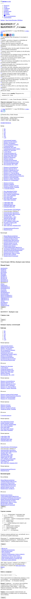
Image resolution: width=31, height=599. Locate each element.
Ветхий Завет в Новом (10, 254)
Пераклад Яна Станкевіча (11, 171)
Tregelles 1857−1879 (9, 215)
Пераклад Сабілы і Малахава (11, 178)
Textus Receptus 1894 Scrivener (12, 214)
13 (1, 82)
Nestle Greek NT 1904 (9, 219)
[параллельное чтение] (2, 33)
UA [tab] (5, 132)
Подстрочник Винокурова (11, 163)
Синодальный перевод (10, 140)
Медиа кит (4, 548)
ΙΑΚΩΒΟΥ (4, 275)
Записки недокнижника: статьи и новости (13, 554)
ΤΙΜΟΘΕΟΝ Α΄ (5, 298)
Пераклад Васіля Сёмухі (10, 168)
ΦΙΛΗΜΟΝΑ (4, 302)
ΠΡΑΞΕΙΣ (3, 274)
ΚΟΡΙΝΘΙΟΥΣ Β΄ (5, 288)
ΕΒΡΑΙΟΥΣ (4, 304)
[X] (7, 35)
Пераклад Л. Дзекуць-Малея (11, 173)
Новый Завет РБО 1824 (10, 156)
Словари (6, 10)
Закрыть (3, 307)
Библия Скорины (8, 159)
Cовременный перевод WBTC (12, 149)
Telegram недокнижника (8, 550)
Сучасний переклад (9, 188)
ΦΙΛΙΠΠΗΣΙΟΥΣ (5, 292)
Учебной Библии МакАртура (12, 237)
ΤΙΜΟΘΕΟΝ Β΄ (5, 299)
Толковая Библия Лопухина (11, 241)
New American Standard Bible (11, 194)
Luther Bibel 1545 (8, 204)
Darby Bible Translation (10, 199)
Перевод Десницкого (9, 143)
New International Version (10, 191)
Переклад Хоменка (9, 184)
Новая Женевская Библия (11, 236)
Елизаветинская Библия (10, 160)
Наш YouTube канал (7, 551)
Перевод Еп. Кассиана (10, 150)
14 (1, 85)
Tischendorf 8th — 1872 (10, 217)
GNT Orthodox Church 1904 (11, 221)
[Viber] (10, 35)
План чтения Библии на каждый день (12, 558)
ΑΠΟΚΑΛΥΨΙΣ (5, 305)
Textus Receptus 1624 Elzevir (11, 212)
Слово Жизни (7, 151)
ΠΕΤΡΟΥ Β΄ (4, 278)
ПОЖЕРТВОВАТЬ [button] (6, 123)
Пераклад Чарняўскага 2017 (11, 170)
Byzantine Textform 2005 (10, 222)
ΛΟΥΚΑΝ (3, 271)
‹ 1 (3, 31)
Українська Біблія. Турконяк (11, 187)
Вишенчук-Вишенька (9, 157)
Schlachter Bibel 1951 (9, 206)
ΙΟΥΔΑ (2, 284)
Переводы (6, 5)
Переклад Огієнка (9, 183)
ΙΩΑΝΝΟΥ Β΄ (4, 281)
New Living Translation (10, 195)
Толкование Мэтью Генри (11, 238)
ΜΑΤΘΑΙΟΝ (4, 268)
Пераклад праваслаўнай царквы (12, 174)
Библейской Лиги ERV (10, 147)
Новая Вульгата (8, 229)
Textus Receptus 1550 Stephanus (12, 209)
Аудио (5, 7)
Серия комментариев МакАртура (13, 247)
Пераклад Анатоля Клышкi (11, 177)
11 (1, 73)
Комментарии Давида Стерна (12, 253)
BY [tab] (5, 130)
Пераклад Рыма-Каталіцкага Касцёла (14, 176)
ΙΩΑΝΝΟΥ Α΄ (4, 279)
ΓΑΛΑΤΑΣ (3, 289)
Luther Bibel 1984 (8, 202)
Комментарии (7, 11)
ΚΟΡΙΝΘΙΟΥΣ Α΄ (5, 287)
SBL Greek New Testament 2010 (12, 225)
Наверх (3, 567)
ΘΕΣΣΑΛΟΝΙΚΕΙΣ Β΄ (6, 297)
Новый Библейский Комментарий (13, 250)
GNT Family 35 (8, 224)
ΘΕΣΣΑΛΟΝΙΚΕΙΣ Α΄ (6, 295)
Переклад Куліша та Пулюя (11, 185)
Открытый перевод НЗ (10, 153)
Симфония (7, 8)
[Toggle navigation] (2, 3)
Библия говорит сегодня (10, 243)
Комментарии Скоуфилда (11, 244)
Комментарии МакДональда (11, 240)
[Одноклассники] (4, 35)
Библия (3, 20)
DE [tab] (5, 134)
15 (1, 88)
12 (1, 77)
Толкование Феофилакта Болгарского (14, 248)
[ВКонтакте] (2, 35)
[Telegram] (13, 35)
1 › (27, 31)
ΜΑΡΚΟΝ (3, 269)
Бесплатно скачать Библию (9, 560)
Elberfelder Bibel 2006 (9, 205)
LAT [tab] (5, 137)
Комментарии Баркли (9, 246)
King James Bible (8, 197)
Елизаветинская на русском (11, 161)
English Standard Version (10, 192)
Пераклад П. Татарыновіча (11, 180)
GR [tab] (5, 136)
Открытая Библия (8, 146)
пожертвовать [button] (7, 17)
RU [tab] (5, 129)
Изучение (6, 12)
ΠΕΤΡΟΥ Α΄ (4, 277)
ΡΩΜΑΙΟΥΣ (4, 285)
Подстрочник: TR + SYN (10, 164)
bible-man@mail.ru (20, 565)
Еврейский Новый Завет (10, 154)
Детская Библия (6, 552)
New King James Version (10, 198)
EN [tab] (5, 133)
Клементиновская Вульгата (11, 228)
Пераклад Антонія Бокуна (11, 167)
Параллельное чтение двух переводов (12, 557)
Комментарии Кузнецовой (11, 256)
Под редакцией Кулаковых (11, 144)
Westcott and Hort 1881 (10, 218)
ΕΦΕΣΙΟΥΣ (4, 291)
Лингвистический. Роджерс (11, 251)
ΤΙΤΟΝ (3, 301)
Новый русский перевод (10, 141)
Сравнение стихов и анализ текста (11, 555)
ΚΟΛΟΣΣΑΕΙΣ (5, 294)
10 (1, 67)
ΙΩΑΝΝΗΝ (4, 272)
